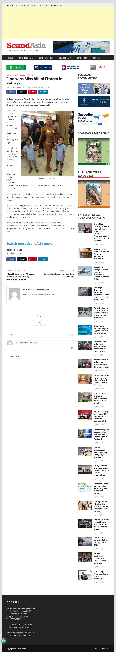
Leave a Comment (43, 87)
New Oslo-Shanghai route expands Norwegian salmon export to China (101, 273)
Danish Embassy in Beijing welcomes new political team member (101, 398)
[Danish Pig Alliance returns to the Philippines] (85, 571)
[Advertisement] (58, 23)
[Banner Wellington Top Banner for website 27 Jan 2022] (98, 69)
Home (23, 5)
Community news (12, 75)
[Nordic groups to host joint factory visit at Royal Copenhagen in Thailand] (85, 430)
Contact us (57, 5)
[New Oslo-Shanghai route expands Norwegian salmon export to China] (85, 267)
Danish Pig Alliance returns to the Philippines (101, 575)
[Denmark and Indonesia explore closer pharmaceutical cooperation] (85, 342)
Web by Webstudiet (102, 648)
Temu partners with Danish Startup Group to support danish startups (101, 506)
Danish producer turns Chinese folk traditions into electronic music (101, 524)
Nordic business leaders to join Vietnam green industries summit (101, 488)
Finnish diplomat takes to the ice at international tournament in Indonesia (101, 313)
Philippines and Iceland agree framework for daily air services (101, 363)
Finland (22, 75)
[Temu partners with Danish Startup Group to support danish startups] (85, 502)
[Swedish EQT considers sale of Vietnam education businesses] (85, 249)
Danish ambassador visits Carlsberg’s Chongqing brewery (101, 452)
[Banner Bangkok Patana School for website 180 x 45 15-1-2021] (43, 69)
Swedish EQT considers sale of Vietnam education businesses (101, 254)
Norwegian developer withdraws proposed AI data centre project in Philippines (101, 293)
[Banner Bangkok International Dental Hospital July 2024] (95, 93)
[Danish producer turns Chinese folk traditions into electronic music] (85, 520)
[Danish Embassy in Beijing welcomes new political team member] (85, 394)
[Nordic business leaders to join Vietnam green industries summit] (85, 484)
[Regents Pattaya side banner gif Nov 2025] (95, 106)
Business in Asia (26, 58)
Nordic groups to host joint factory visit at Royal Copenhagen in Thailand (101, 434)
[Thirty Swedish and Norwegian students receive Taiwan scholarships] (85, 466)
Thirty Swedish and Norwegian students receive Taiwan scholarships (101, 470)
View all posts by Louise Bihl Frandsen (40, 294)
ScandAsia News (46, 58)
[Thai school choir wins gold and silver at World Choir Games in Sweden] (85, 376)
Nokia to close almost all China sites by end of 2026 (101, 541)
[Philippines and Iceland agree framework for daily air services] (85, 360)
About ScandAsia (32, 5)
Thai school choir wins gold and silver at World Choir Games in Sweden (101, 380)
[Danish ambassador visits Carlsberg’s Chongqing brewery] (85, 448)
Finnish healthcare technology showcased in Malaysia (100, 558)
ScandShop (82, 58)
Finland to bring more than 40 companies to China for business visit (101, 416)
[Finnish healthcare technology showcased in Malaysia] (85, 553)
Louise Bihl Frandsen (27, 87)
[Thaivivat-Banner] (16, 69)
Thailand (30, 75)
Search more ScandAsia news (29, 243)
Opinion (96, 58)
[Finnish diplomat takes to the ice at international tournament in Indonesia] (85, 308)
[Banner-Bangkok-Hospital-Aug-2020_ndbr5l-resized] (71, 69)
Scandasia (24, 648)
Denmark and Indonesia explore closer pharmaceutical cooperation (101, 346)
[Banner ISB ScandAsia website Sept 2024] (81, 52)
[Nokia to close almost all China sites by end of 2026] (85, 538)
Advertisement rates (45, 5)
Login (71, 335)
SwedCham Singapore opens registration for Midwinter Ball (101, 329)
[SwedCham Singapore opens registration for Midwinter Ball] (85, 326)
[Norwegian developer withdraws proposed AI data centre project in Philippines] (85, 288)
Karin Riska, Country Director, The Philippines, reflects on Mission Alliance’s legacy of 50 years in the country (101, 232)
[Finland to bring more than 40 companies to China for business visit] (85, 412)
